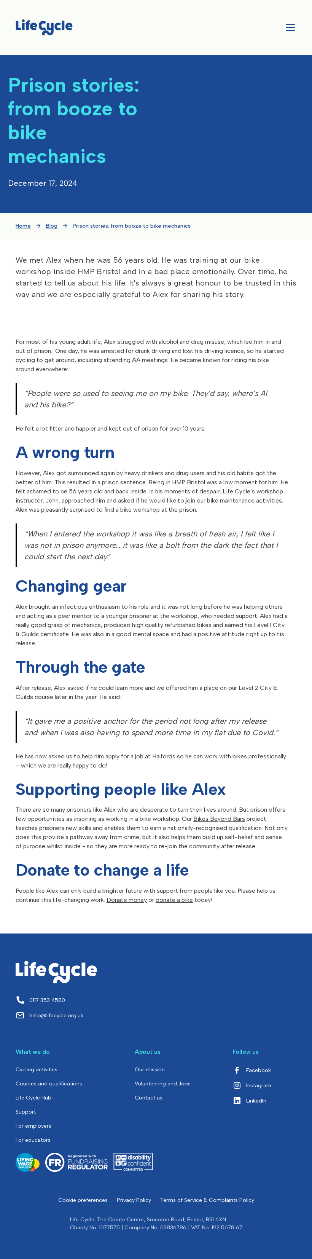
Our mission (150, 1069)
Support (26, 1112)
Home (23, 225)
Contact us (148, 1098)
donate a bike (174, 899)
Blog (51, 225)
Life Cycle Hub (33, 1098)
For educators (33, 1140)
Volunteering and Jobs (163, 1083)
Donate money (127, 899)
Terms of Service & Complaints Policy (207, 1200)
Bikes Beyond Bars (219, 818)
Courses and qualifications (49, 1083)
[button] (288, 27)
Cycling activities (36, 1069)
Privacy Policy (134, 1200)
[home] (44, 27)
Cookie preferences (83, 1200)
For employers (33, 1126)
